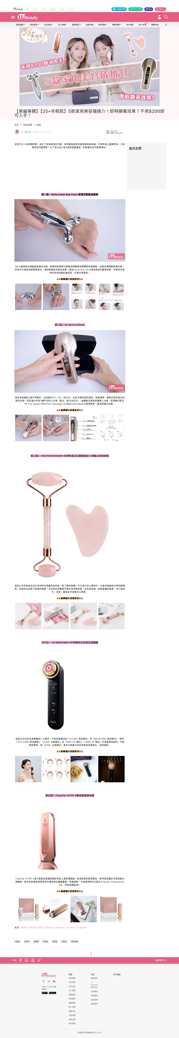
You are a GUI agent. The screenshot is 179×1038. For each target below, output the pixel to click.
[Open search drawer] (166, 17)
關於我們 (94, 978)
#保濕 (64, 941)
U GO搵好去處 (120, 9)
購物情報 (116, 24)
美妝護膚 (19, 24)
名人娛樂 (61, 24)
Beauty (53, 9)
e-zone (71, 9)
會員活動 (72, 1019)
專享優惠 (72, 1023)
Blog (62, 9)
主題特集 (72, 1015)
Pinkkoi (60, 927)
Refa (23, 927)
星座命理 (89, 24)
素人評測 (72, 1007)
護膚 (38, 125)
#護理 (36, 941)
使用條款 (94, 995)
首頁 (16, 125)
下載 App (161, 9)
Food (44, 9)
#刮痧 (26, 941)
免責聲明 (94, 991)
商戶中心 (149, 9)
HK (27, 9)
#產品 (17, 941)
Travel (35, 9)
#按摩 (54, 941)
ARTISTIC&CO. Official (41, 927)
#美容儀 (74, 941)
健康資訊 (75, 24)
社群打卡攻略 (136, 9)
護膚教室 (159, 960)
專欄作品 (72, 1011)
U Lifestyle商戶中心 (94, 984)
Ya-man (71, 927)
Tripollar (82, 927)
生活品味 (47, 24)
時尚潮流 (33, 24)
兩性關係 (102, 24)
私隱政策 (94, 1000)
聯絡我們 (94, 1004)
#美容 (45, 941)
